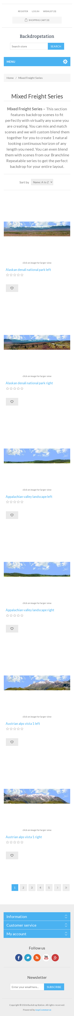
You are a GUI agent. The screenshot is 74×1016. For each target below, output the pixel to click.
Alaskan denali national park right (29, 383)
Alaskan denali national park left (28, 270)
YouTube (46, 957)
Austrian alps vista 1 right (24, 837)
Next (57, 887)
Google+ (55, 957)
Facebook (18, 957)
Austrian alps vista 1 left (23, 724)
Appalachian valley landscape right (30, 610)
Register (23, 11)
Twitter (27, 957)
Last (66, 887)
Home (10, 77)
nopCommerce (43, 1009)
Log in (35, 11)
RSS (37, 957)
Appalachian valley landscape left (29, 497)
